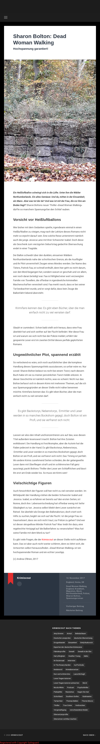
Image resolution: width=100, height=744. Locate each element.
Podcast (70, 687)
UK (83, 582)
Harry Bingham (59, 656)
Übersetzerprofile (61, 714)
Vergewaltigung (60, 710)
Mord (78, 591)
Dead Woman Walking (76, 586)
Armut (69, 633)
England (70, 582)
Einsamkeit (72, 642)
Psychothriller (82, 687)
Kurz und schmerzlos (62, 674)
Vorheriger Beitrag (75, 606)
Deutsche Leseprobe (62, 638)
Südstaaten (87, 696)
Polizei (86, 593)
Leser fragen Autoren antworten (66, 683)
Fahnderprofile (59, 651)
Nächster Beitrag (74, 610)
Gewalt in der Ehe (84, 651)
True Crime (67, 705)
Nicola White (59, 687)
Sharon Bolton (73, 596)
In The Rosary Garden (62, 665)
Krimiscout (17, 735)
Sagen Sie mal (83, 692)
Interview (71, 660)
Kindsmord (58, 669)
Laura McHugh (79, 674)
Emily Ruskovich (86, 642)
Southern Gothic (72, 696)
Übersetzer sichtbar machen (65, 719)
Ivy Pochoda (79, 665)
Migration (70, 591)
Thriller (57, 705)
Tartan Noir (58, 701)
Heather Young (74, 656)
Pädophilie (58, 692)
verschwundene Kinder (79, 710)
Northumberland (74, 593)
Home (77, 582)
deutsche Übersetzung (83, 638)
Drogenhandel (59, 642)
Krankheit (79, 589)
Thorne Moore (87, 701)
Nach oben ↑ (89, 735)
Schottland (58, 696)
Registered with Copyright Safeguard (19, 742)
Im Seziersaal (59, 660)
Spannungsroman (74, 598)
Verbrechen (80, 705)
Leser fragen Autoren (62, 678)
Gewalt (71, 651)
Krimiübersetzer (72, 669)
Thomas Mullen (72, 701)
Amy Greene (58, 633)
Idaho (86, 656)
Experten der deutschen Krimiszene (68, 647)
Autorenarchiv (19, 584)
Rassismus (70, 692)
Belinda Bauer (80, 633)
